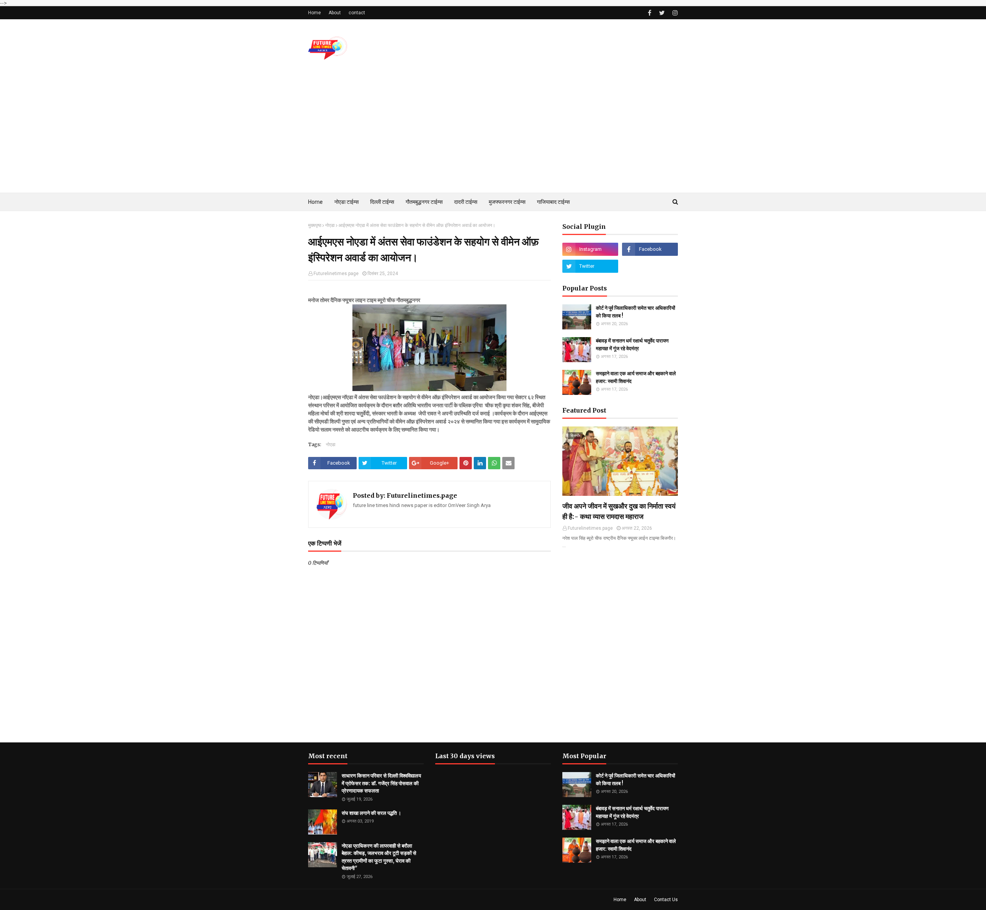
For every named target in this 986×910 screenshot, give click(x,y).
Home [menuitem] (315, 202)
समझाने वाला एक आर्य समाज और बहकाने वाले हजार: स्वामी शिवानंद (636, 377)
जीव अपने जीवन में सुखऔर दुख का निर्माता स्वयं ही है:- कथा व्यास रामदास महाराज (619, 511)
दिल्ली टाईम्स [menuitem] (382, 202)
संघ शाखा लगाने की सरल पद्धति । (371, 813)
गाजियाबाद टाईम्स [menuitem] (553, 202)
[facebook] (649, 13)
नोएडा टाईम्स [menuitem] (346, 202)
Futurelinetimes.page (336, 273)
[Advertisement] (493, 135)
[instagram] (674, 13)
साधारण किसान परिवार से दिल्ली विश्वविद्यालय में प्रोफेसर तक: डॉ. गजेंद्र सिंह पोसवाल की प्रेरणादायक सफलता (381, 783)
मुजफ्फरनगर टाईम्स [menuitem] (507, 202)
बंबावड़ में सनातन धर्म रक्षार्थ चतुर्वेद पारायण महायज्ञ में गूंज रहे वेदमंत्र (632, 344)
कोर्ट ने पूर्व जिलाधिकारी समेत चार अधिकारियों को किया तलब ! (635, 312)
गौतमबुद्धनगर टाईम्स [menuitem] (424, 202)
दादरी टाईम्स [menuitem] (465, 202)
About (335, 12)
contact (357, 12)
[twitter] (662, 13)
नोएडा (330, 225)
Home (314, 12)
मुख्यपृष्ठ (314, 225)
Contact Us (666, 899)
